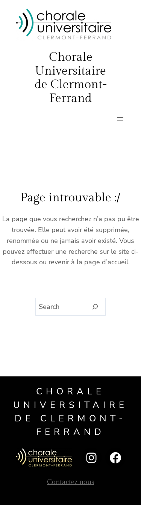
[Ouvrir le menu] (120, 118)
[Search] (95, 307)
